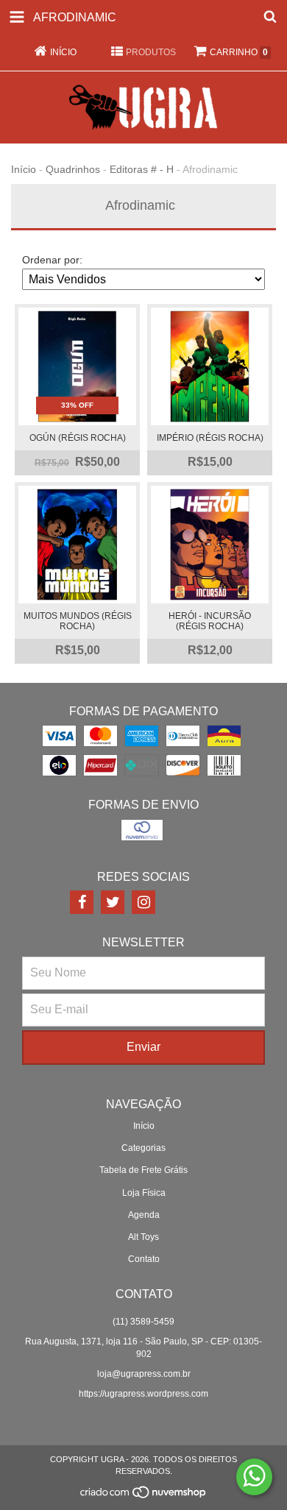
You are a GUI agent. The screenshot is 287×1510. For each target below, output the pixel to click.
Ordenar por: (52, 260)
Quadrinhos (73, 169)
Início (23, 169)
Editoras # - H (142, 169)
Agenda (144, 1215)
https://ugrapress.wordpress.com (143, 1394)
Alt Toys (143, 1237)
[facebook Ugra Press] (81, 902)
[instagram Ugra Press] (143, 902)
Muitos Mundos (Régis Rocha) (78, 621)
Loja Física (144, 1193)
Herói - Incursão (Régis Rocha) (210, 621)
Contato (144, 1259)
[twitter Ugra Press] (112, 902)
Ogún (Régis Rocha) (77, 438)
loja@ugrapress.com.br (144, 1374)
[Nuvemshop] (143, 1496)
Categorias (143, 1148)
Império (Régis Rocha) (210, 438)
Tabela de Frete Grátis (143, 1170)
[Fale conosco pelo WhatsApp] (254, 1476)
